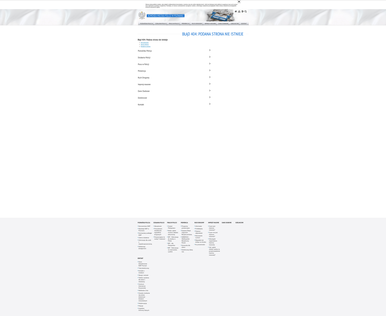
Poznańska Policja (144, 223)
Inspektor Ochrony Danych (144, 309)
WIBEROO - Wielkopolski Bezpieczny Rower (185, 240)
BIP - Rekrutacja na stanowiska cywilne (173, 250)
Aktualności (158, 226)
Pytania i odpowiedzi (198, 232)
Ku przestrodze (200, 245)
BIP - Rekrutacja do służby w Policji (173, 239)
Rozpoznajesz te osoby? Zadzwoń (159, 238)
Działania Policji (158, 223)
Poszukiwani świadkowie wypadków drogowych (158, 232)
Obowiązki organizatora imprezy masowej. (213, 242)
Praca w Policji (172, 223)
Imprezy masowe (213, 223)
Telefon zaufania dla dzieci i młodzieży (144, 280)
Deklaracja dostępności (142, 247)
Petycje (141, 306)
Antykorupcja (143, 303)
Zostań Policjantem (171, 227)
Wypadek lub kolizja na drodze (200, 241)
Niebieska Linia (143, 291)
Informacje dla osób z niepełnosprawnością (145, 242)
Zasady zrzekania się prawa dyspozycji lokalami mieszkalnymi (144, 297)
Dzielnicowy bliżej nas (187, 251)
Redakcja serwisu (145, 46)
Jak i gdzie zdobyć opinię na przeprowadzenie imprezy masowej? (214, 251)
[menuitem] (146, 23)
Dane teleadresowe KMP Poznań (143, 264)
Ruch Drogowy (199, 223)
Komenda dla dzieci (186, 246)
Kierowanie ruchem (198, 237)
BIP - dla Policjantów (171, 244)
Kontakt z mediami (141, 272)
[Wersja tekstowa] (242, 11)
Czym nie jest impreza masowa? (213, 234)
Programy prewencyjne (186, 227)
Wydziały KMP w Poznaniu (144, 230)
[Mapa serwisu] (239, 11)
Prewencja (184, 223)
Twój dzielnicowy (144, 268)
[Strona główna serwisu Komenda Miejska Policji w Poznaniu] (236, 11)
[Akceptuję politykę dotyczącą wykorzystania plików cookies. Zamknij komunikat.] (239, 1)
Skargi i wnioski (143, 275)
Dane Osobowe (226, 223)
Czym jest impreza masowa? (212, 228)
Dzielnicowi (239, 223)
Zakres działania (144, 238)
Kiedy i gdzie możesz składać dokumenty (173, 232)
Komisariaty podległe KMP (145, 234)
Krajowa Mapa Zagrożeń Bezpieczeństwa (187, 232)
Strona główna (145, 44)
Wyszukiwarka (145, 42)
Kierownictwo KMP (144, 226)
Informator (198, 226)
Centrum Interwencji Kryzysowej (142, 286)
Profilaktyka (199, 229)
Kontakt (140, 258)
